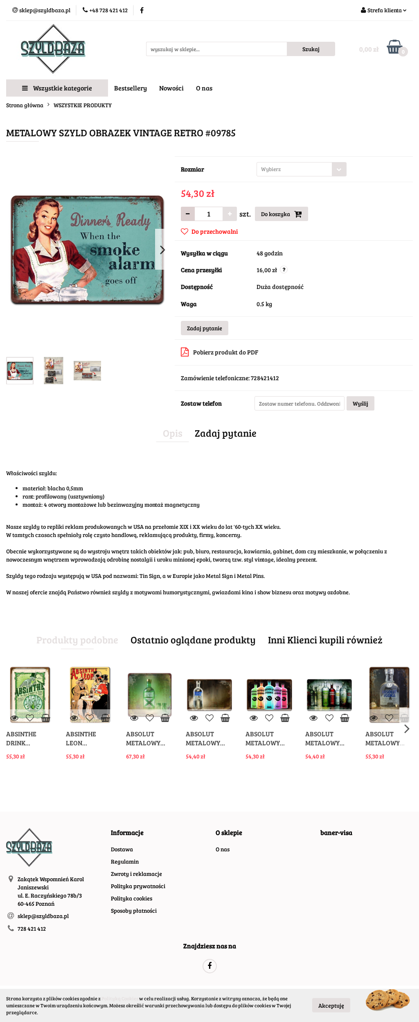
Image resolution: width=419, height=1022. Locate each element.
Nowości (171, 87)
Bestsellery (130, 87)
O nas (204, 87)
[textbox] (294, 169)
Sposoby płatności (134, 910)
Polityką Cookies (119, 998)
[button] (127, 833)
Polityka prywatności (138, 886)
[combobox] (302, 169)
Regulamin (125, 861)
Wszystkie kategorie (62, 87)
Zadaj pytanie (204, 328)
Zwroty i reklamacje (136, 874)
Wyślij (360, 403)
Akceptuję (331, 1005)
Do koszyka (276, 214)
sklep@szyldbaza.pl (43, 916)
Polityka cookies (131, 898)
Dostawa (122, 849)
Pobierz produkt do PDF (225, 352)
